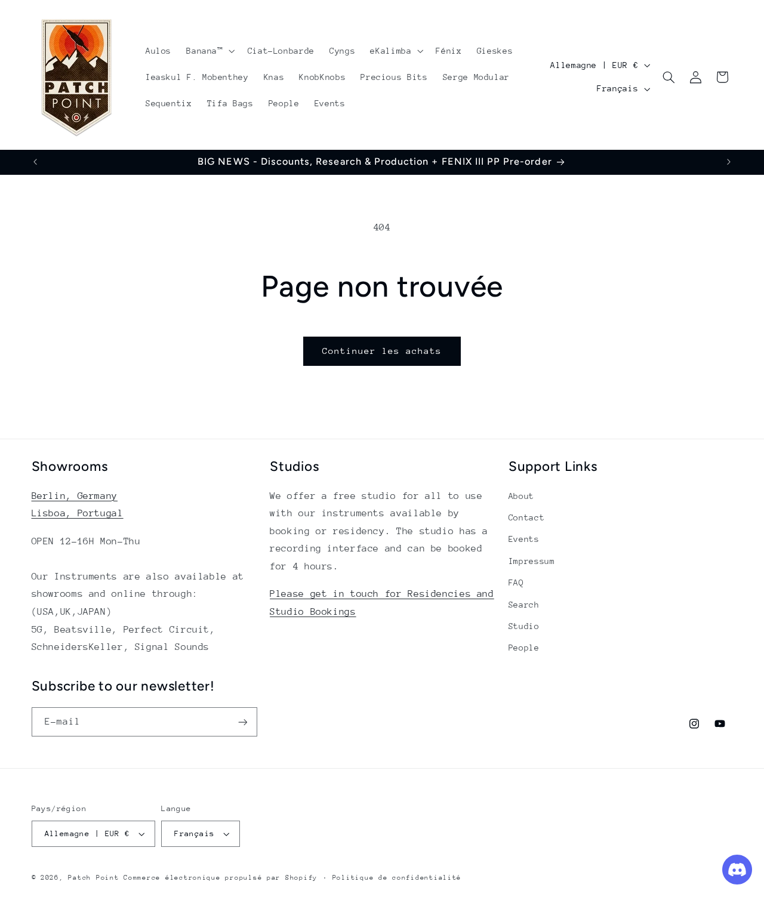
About (521, 496)
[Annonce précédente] (35, 162)
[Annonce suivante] (729, 162)
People (524, 647)
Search (524, 604)
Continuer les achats (382, 351)
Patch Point (93, 878)
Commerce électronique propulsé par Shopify (221, 878)
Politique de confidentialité (397, 878)
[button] (209, 51)
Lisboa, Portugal (78, 513)
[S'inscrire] (242, 721)
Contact (526, 517)
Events (524, 539)
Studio (524, 626)
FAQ (516, 582)
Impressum (532, 561)
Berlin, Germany (75, 496)
